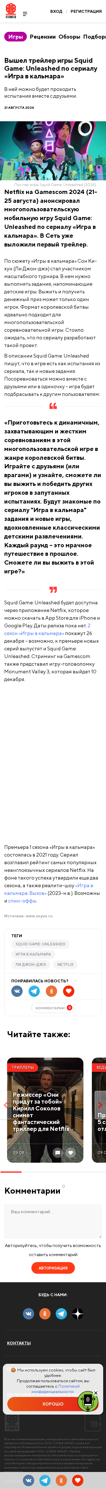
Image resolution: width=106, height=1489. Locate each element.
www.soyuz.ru (39, 916)
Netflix (65, 964)
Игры (15, 36)
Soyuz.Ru (11, 11)
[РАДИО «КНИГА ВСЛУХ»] (87, 1401)
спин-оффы (22, 901)
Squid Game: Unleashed (41, 944)
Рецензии (43, 36)
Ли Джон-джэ (31, 964)
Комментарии (53, 1007)
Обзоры (69, 36)
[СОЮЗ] (12, 1421)
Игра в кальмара (33, 954)
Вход (56, 11)
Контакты (19, 1343)
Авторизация (53, 1268)
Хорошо (53, 1404)
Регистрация (86, 11)
